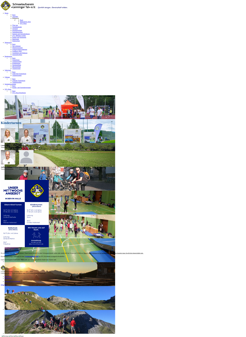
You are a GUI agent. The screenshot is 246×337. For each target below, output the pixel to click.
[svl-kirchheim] (3, 270)
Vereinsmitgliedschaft (32, 256)
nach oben (4, 285)
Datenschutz (8, 278)
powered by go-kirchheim (12, 281)
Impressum (8, 276)
